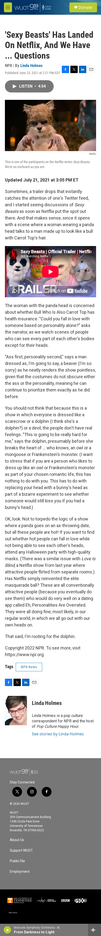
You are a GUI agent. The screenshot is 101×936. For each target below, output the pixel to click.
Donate (85, 7)
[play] (7, 929)
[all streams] (94, 930)
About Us (17, 840)
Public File (17, 861)
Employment (20, 871)
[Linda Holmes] (16, 710)
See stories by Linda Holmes (58, 734)
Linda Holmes (31, 65)
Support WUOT (21, 850)
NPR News (29, 667)
